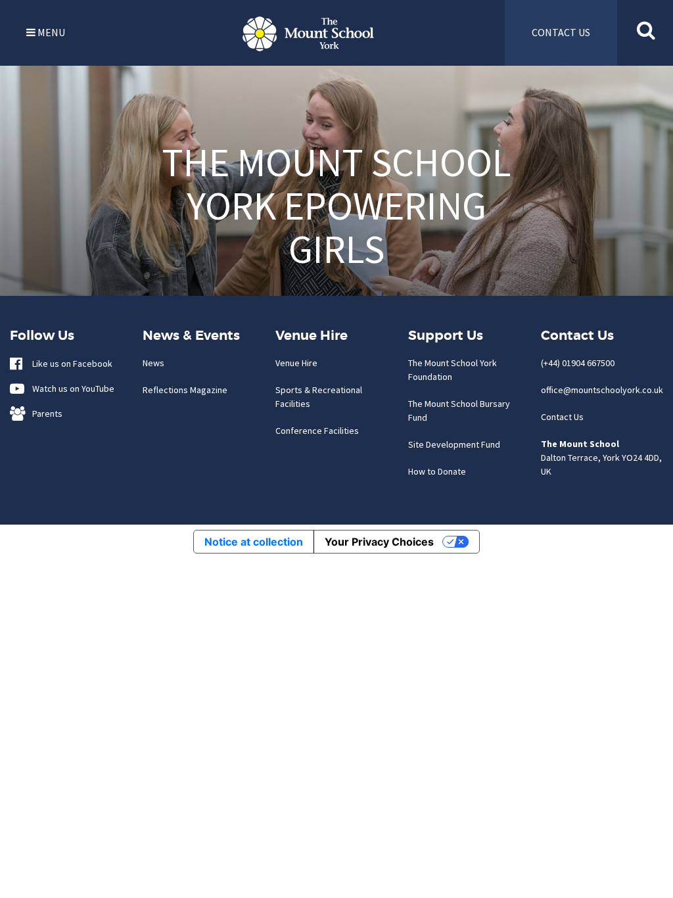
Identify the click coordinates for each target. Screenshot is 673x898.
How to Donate (437, 471)
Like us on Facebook (69, 363)
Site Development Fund (454, 444)
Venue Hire (296, 363)
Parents (44, 413)
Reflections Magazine (185, 390)
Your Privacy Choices (379, 541)
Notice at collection (253, 541)
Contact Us (562, 417)
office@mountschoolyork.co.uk (602, 390)
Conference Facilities (317, 431)
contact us (561, 32)
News (153, 363)
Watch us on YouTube (70, 388)
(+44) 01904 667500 (578, 363)
